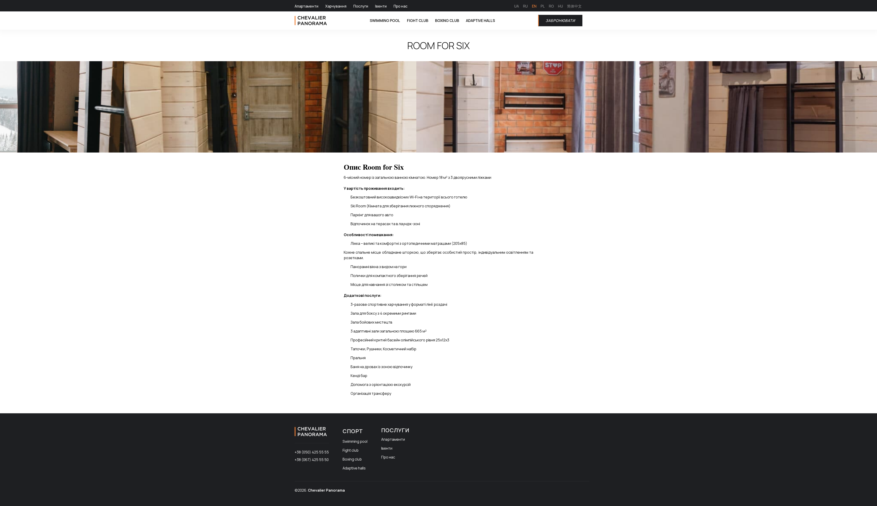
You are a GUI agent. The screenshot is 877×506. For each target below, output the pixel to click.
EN (534, 6)
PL (543, 6)
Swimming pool (385, 20)
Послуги (360, 6)
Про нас (400, 6)
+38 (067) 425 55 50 (312, 460)
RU (525, 6)
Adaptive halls (480, 20)
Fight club (417, 20)
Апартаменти (306, 6)
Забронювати (560, 20)
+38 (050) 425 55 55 (312, 452)
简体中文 (574, 6)
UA (516, 6)
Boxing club (447, 20)
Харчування (335, 6)
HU (560, 6)
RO (551, 6)
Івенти (381, 6)
